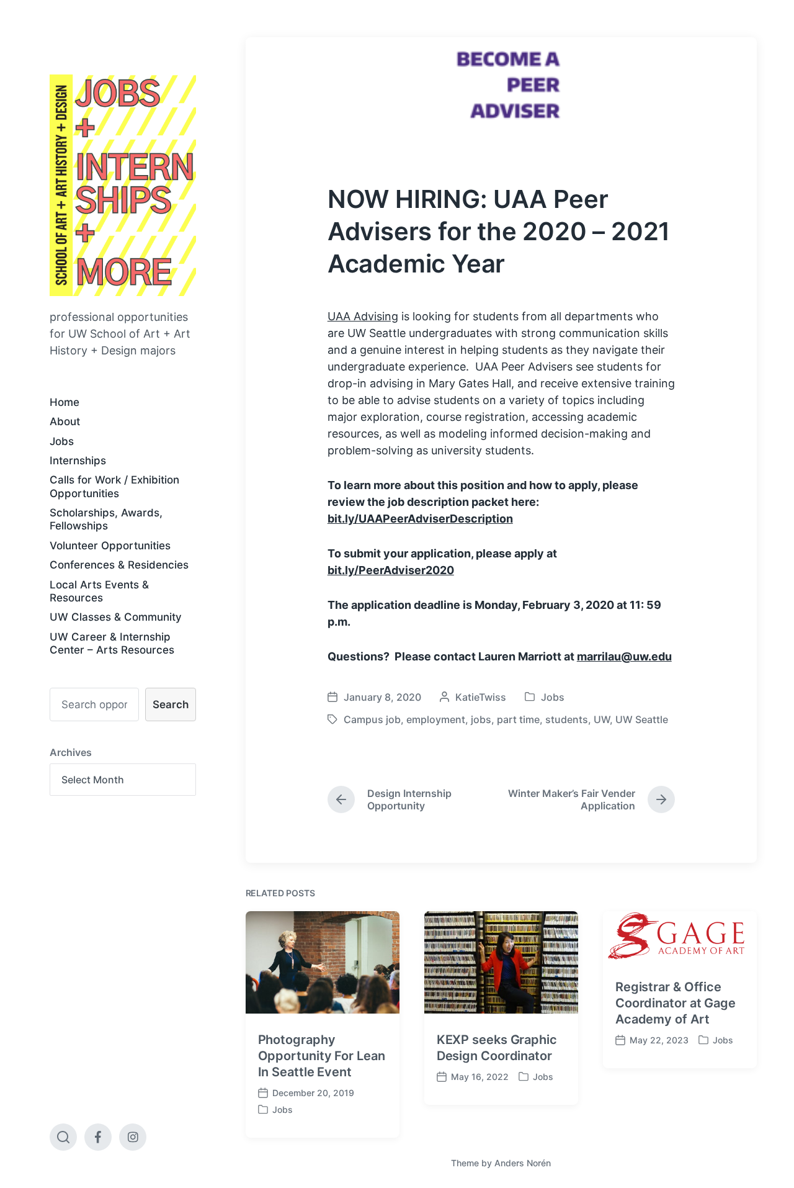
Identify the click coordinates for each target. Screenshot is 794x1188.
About (65, 421)
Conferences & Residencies (119, 565)
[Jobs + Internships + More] (123, 185)
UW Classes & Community (116, 617)
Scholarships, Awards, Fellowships (106, 519)
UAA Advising (363, 316)
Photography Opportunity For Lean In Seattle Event (321, 1055)
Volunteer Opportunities (110, 545)
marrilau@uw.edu (624, 656)
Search (171, 704)
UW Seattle (641, 719)
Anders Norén (522, 1163)
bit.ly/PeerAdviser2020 (391, 570)
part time (518, 719)
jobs (481, 719)
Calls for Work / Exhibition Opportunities (114, 486)
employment (435, 719)
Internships (78, 460)
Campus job (372, 719)
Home (64, 402)
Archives (71, 752)
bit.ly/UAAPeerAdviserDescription (420, 518)
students (566, 719)
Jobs (62, 441)
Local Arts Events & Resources (99, 591)
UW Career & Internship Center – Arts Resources (112, 643)
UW (602, 719)
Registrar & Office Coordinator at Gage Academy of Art (675, 1003)
